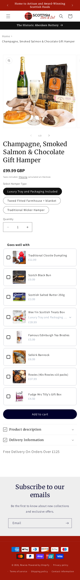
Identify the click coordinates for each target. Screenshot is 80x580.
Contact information (63, 571)
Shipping (23, 177)
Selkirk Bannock (39, 355)
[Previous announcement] (7, 5)
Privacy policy (60, 565)
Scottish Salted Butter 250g (46, 295)
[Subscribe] (67, 523)
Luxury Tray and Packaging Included (32, 191)
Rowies (24, 565)
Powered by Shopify (38, 565)
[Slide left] (30, 135)
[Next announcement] (72, 5)
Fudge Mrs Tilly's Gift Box (45, 394)
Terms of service (18, 571)
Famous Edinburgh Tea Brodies (49, 335)
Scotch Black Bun (39, 275)
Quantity (8, 219)
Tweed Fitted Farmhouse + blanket (31, 201)
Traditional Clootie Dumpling (47, 255)
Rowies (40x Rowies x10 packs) (48, 374)
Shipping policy (39, 571)
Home (6, 36)
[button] (8, 16)
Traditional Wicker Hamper (26, 210)
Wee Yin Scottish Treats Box (46, 312)
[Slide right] (49, 135)
